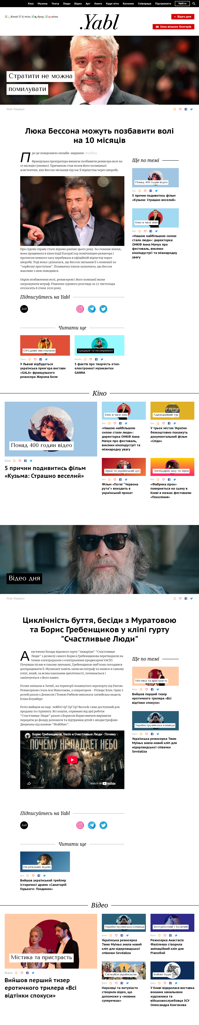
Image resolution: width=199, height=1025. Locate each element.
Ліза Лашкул (15, 109)
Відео (78, 3)
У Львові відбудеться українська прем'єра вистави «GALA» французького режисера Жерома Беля (43, 370)
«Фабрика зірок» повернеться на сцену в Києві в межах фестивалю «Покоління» (170, 490)
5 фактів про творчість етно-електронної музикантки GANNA (97, 368)
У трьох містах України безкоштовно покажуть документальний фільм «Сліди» (169, 434)
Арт (88, 3)
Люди (66, 3)
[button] (194, 3)
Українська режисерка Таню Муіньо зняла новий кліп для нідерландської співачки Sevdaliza (154, 745)
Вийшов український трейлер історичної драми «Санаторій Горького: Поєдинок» (43, 884)
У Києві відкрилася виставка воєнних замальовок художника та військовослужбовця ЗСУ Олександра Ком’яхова (172, 996)
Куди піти (112, 3)
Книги (98, 3)
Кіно (31, 3)
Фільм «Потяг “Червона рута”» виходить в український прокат (120, 488)
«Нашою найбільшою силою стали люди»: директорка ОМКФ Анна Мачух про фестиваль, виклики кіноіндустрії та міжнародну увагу (154, 246)
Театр (55, 3)
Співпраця (144, 3)
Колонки (128, 3)
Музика (42, 3)
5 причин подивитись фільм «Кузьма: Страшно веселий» (154, 198)
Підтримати (163, 3)
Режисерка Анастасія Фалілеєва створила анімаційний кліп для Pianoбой (167, 946)
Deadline (90, 153)
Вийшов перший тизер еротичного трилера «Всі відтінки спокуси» (151, 698)
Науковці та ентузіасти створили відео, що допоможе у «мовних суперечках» (120, 994)
